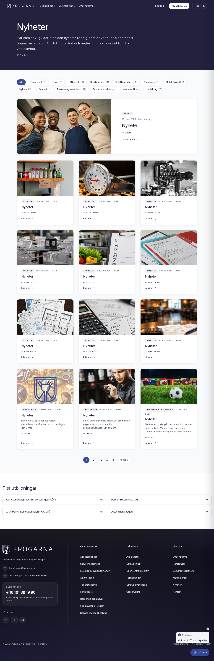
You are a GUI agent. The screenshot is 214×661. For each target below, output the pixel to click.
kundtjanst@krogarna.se (22, 568)
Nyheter (25, 89)
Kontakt (177, 591)
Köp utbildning (179, 6)
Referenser (179, 563)
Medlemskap (180, 577)
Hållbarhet (76, 82)
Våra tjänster (66, 5)
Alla (21, 82)
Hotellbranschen (126, 82)
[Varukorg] (204, 6)
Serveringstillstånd (90, 563)
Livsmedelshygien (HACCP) (95, 570)
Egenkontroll (38, 82)
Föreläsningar (133, 577)
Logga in (159, 5)
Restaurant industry (105, 89)
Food (57, 82)
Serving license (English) (93, 613)
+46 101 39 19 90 (20, 592)
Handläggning (99, 82)
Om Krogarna (86, 5)
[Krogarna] (20, 6)
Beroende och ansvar (91, 598)
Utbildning (154, 89)
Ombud (45, 89)
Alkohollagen (87, 577)
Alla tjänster (132, 556)
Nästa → (124, 460)
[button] (199, 652)
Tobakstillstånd (88, 584)
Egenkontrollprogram (137, 570)
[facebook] (14, 620)
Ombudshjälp (133, 563)
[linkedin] (22, 620)
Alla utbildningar (88, 556)
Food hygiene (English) (92, 606)
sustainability (131, 89)
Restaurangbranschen (71, 89)
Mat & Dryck (175, 82)
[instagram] (6, 620)
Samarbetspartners (183, 570)
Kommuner (151, 82)
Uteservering (133, 591)
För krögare (86, 591)
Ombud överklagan (136, 584)
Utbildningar (46, 5)
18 (113, 460)
